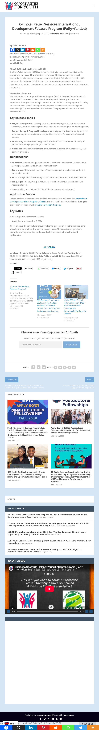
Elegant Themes (44, 715)
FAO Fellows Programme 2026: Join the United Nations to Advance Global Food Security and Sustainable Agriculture (48, 305)
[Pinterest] (27, 50)
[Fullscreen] (91, 611)
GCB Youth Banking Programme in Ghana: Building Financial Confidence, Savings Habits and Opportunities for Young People (27, 474)
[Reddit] (32, 50)
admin (33, 33)
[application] (49, 589)
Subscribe (71, 344)
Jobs (62, 33)
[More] (42, 50)
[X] (17, 50)
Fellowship (54, 33)
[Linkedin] (22, 50)
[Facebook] (12, 50)
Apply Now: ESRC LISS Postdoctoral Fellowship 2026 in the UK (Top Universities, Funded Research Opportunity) (71, 430)
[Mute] (86, 611)
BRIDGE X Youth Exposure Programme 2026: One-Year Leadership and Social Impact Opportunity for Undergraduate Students (46, 533)
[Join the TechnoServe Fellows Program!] (23, 297)
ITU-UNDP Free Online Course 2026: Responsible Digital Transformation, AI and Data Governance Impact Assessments (47, 515)
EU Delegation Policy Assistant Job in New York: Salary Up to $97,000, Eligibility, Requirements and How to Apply (44, 550)
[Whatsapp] (37, 50)
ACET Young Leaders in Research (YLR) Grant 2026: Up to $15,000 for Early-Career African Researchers (49, 542)
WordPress (69, 715)
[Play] (8, 611)
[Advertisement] (26, 662)
